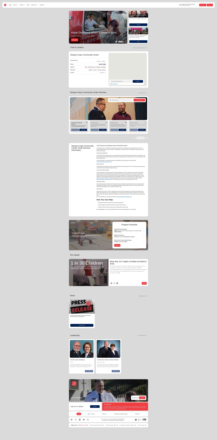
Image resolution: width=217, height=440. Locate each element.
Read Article (82, 325)
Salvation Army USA (83, 425)
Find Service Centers (185, 5)
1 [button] (138, 138)
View (138, 41)
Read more (89, 371)
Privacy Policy (104, 420)
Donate (144, 283)
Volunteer (137, 414)
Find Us (138, 24)
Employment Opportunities (121, 414)
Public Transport (102, 69)
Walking (91, 69)
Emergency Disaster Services (128, 425)
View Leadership (142, 335)
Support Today (75, 39)
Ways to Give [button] (34, 4)
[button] (134, 138)
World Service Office (112, 425)
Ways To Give (91, 414)
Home (10, 4)
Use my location (113, 84)
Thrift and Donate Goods (97, 425)
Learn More (83, 129)
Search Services (139, 100)
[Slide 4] (121, 42)
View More (117, 245)
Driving (95, 69)
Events (28, 4)
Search (138, 81)
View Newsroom (143, 296)
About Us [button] (22, 4)
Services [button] (15, 4)
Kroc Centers (142, 425)
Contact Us (42, 4)
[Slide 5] (122, 42)
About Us (104, 414)
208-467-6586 (102, 64)
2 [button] (140, 138)
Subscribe (95, 406)
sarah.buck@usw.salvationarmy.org (105, 161)
